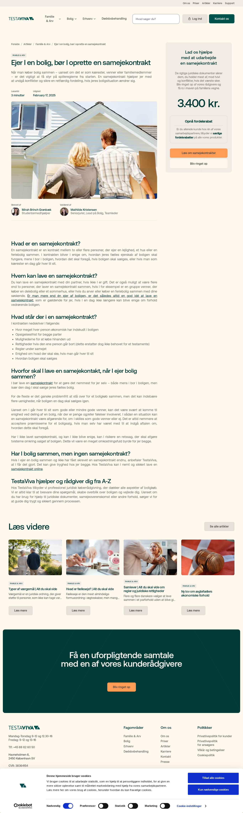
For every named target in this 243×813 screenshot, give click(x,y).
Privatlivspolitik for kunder (214, 736)
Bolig (127, 741)
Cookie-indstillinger (189, 805)
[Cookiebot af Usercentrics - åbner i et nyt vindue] (23, 806)
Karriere (217, 3)
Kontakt (166, 756)
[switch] (103, 806)
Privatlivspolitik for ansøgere (207, 743)
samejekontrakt (42, 383)
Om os (186, 3)
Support (229, 3)
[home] (21, 18)
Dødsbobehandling (136, 751)
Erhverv (128, 746)
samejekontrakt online (27, 469)
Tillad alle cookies (213, 777)
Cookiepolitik (206, 755)
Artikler (206, 3)
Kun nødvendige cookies (213, 789)
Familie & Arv (43, 44)
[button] (51, 19)
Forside (15, 44)
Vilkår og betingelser (211, 750)
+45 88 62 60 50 (24, 747)
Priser (196, 3)
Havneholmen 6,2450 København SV (22, 756)
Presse (165, 762)
